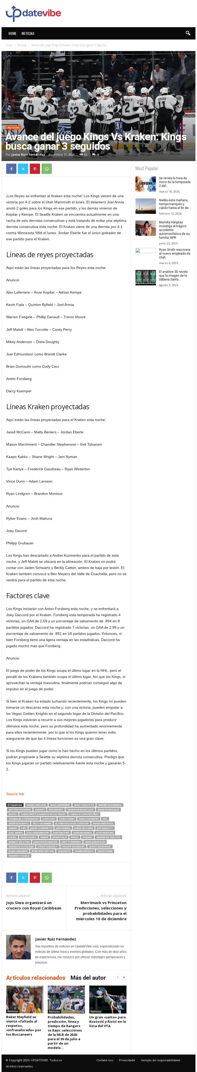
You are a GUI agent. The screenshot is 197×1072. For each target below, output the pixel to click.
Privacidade (127, 1060)
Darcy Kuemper (88, 818)
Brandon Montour (80, 809)
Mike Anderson (95, 842)
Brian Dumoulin (108, 809)
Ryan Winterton (43, 851)
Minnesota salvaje (21, 846)
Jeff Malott (105, 828)
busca (13, 814)
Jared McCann (84, 828)
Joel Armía (15, 832)
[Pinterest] (35, 169)
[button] (187, 33)
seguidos (64, 851)
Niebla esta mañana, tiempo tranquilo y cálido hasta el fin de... (175, 204)
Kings (74, 837)
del (105, 818)
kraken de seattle (108, 837)
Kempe (44, 837)
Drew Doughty (18, 823)
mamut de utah (19, 842)
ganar (13, 828)
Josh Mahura (104, 832)
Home (12, 33)
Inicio (9, 45)
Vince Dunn (105, 851)
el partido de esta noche (72, 823)
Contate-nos (104, 1060)
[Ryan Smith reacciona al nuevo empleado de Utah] (145, 255)
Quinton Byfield (100, 846)
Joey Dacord (61, 832)
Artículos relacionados (35, 978)
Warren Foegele (19, 855)
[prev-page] (117, 977)
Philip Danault (48, 846)
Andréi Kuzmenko (110, 805)
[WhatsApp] (47, 169)
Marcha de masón (45, 842)
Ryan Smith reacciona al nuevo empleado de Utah (174, 253)
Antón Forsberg (20, 809)
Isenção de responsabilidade (160, 1060)
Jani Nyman (63, 828)
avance (39, 809)
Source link (15, 794)
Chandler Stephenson (23, 818)
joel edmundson (38, 832)
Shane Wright (84, 851)
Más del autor (88, 978)
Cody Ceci (49, 818)
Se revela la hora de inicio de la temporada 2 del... (175, 182)
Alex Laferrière (60, 805)
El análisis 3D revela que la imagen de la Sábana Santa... (173, 275)
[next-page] (123, 977)
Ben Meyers (56, 809)
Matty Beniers (71, 842)
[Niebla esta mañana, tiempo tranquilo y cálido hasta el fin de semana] (145, 206)
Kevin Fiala (60, 837)
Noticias (28, 33)
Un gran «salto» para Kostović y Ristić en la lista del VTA (107, 1021)
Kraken (87, 837)
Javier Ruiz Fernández (28, 154)
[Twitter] (23, 169)
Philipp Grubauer (73, 846)
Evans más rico (103, 823)
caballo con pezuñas (84, 814)
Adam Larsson (36, 805)
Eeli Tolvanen (42, 823)
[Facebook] (11, 169)
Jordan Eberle (83, 832)
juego (12, 837)
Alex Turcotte (84, 805)
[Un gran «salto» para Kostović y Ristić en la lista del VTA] (107, 999)
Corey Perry (67, 818)
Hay (23, 828)
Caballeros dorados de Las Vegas (43, 814)
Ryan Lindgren (18, 851)
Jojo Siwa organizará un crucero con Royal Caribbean (33, 905)
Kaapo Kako (28, 837)
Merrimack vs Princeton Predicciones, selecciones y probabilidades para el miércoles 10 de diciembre (100, 910)
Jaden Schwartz (41, 828)
